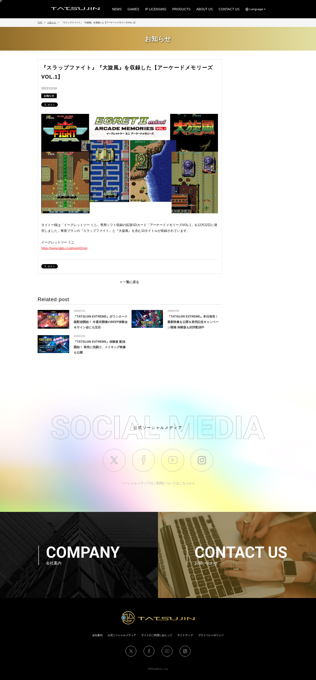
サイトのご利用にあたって (156, 635)
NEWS (117, 9)
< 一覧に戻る (129, 282)
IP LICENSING (155, 9)
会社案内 (97, 635)
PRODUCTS (181, 9)
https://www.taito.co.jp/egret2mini (64, 248)
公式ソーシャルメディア (122, 635)
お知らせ (49, 95)
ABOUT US (204, 9)
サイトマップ (185, 635)
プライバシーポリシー (211, 635)
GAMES (133, 9)
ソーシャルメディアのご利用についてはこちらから (158, 483)
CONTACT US (229, 9)
